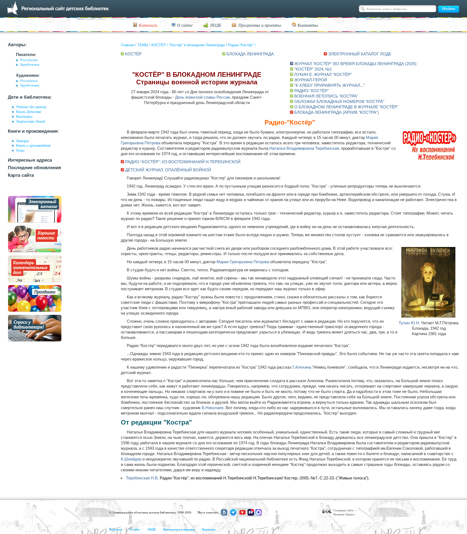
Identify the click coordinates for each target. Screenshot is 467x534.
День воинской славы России (202, 97)
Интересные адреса (30, 160)
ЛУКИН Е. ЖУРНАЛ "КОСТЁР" (323, 74)
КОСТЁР (158, 45)
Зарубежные (29, 64)
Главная (127, 45)
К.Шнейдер (131, 459)
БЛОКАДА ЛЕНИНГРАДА (250, 54)
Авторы (22, 141)
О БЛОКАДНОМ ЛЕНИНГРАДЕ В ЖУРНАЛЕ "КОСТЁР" (346, 107)
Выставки (24, 116)
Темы (20, 150)
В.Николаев (213, 407)
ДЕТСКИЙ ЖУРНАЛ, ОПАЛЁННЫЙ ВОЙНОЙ (168, 170)
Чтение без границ (31, 107)
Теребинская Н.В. (142, 478)
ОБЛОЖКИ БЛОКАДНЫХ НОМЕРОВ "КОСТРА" (339, 101)
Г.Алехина (301, 367)
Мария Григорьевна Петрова (242, 261)
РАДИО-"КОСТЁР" (311, 90)
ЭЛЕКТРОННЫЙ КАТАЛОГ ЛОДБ (359, 54)
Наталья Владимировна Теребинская (304, 148)
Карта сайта (21, 175)
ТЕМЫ (142, 45)
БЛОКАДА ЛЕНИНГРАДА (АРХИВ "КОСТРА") (336, 112)
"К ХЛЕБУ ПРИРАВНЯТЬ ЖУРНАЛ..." (329, 85)
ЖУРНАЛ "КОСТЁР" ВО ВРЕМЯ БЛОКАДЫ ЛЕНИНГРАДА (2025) (355, 63)
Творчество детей (30, 121)
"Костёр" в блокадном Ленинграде (197, 45)
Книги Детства (28, 111)
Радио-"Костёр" (240, 45)
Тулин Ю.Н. (409, 323)
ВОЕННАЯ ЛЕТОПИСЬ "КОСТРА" (326, 96)
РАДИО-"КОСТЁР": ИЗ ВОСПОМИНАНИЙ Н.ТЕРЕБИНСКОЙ (183, 161)
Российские (29, 60)
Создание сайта (343, 510)
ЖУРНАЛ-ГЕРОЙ (310, 80)
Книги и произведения (33, 145)
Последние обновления (34, 167)
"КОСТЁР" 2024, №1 (313, 69)
